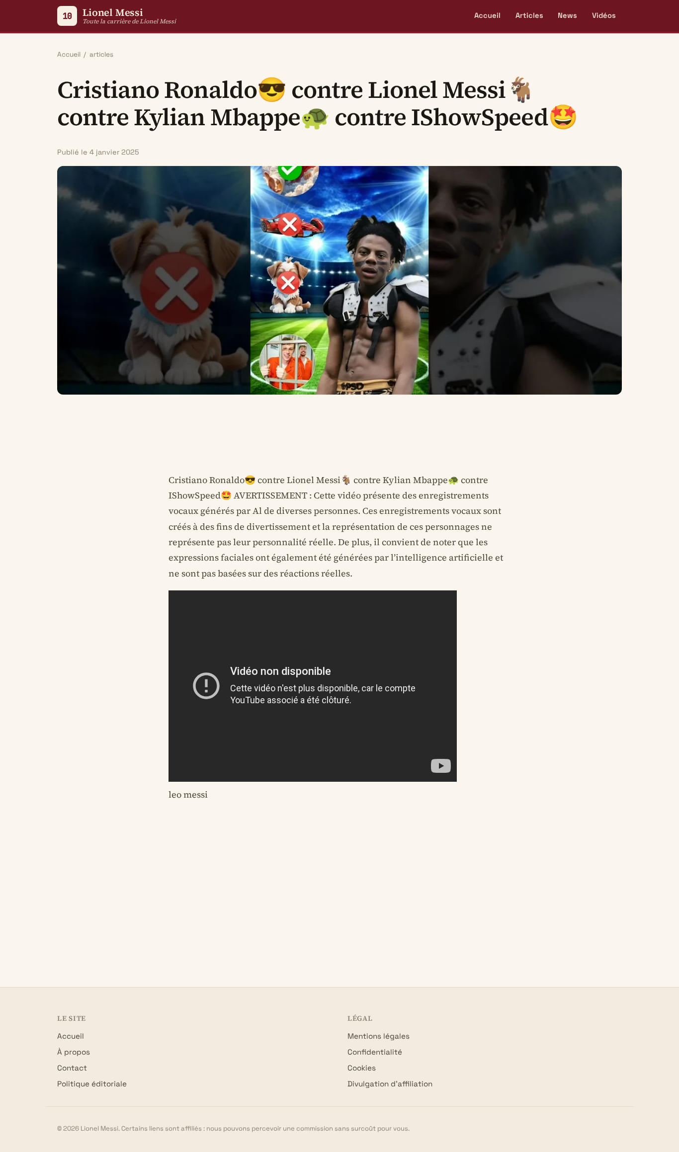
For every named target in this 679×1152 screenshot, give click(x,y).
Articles (529, 15)
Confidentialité (374, 1052)
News (567, 15)
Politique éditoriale (92, 1083)
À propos (73, 1052)
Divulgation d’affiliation (389, 1083)
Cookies (361, 1067)
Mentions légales (378, 1036)
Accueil (487, 15)
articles (101, 54)
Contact (72, 1067)
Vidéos (604, 15)
